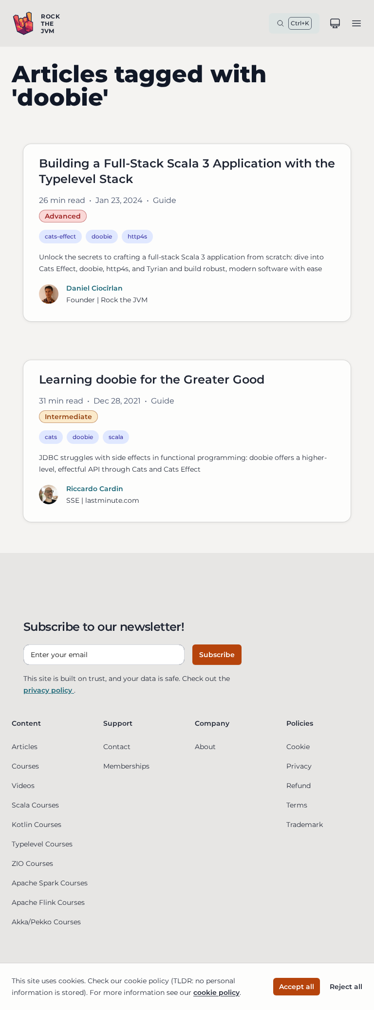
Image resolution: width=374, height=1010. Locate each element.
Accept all (296, 986)
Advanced (63, 216)
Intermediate (68, 416)
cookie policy (216, 992)
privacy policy (48, 690)
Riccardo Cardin (94, 488)
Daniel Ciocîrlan (94, 288)
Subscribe (217, 654)
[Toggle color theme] (335, 23)
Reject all (346, 986)
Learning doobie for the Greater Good (151, 379)
